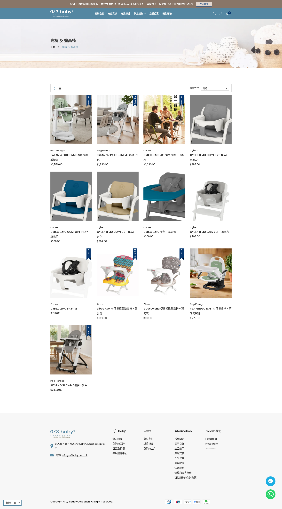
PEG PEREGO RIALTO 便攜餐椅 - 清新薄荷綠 (211, 311)
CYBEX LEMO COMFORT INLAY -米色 (117, 234)
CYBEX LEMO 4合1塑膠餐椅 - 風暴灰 (163, 157)
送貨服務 (179, 468)
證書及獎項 (118, 448)
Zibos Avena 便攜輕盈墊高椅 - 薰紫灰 (163, 311)
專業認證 (125, 13)
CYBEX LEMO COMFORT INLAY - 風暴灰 (210, 157)
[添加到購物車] (67, 137)
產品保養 (179, 458)
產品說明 (179, 448)
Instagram (211, 443)
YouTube (210, 448)
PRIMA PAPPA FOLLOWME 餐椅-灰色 (117, 157)
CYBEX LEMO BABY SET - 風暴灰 (209, 232)
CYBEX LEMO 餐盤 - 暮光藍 (159, 232)
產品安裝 (179, 453)
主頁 (52, 47)
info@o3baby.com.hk (74, 455)
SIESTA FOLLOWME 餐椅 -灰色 (68, 385)
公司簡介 (117, 438)
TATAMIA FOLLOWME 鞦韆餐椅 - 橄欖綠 (70, 157)
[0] (226, 13)
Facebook (211, 438)
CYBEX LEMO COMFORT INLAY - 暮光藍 (70, 234)
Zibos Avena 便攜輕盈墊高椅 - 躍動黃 (117, 311)
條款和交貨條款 (183, 472)
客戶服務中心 (119, 453)
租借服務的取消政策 (185, 477)
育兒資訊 (112, 13)
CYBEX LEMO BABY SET (64, 308)
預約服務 (167, 13)
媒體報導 (148, 443)
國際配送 (179, 463)
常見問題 (179, 438)
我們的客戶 (149, 448)
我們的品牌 (118, 443)
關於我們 (99, 13)
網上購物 (138, 13)
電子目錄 (179, 443)
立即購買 (204, 4)
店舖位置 (154, 13)
